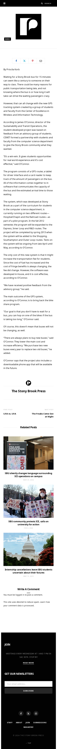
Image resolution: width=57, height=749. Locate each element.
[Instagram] (35, 713)
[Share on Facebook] (16, 60)
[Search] (42, 3)
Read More (28, 663)
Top (29, 743)
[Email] (41, 60)
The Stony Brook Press (18, 49)
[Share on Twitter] (24, 60)
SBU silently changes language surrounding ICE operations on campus (28, 475)
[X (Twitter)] (28, 713)
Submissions (39, 722)
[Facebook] (21, 713)
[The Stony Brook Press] (28, 27)
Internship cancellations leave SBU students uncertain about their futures (28, 571)
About (19, 722)
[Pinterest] (32, 60)
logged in (19, 594)
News (7, 39)
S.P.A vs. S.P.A (9, 413)
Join (28, 722)
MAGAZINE (28, 727)
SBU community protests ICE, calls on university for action (28, 523)
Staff (9, 722)
